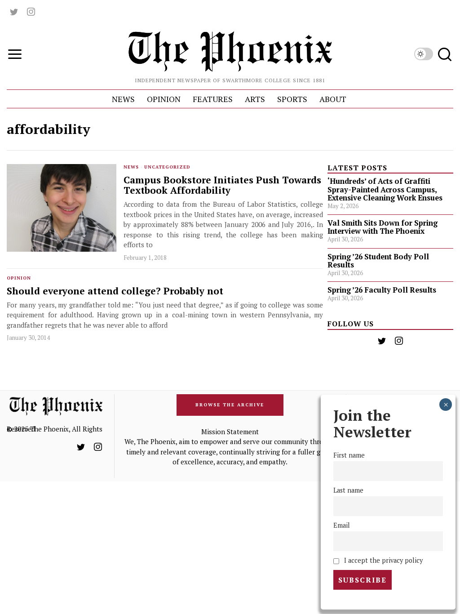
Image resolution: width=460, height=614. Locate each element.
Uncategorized (167, 167)
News (131, 167)
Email (341, 525)
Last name (348, 490)
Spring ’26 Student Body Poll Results (378, 261)
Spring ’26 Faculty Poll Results (381, 290)
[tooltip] (14, 11)
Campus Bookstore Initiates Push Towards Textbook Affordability (222, 185)
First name (349, 455)
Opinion (19, 278)
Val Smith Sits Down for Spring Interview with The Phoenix (382, 227)
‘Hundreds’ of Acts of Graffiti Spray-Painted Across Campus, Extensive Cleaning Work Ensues (384, 189)
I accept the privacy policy (382, 560)
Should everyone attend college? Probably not (115, 291)
